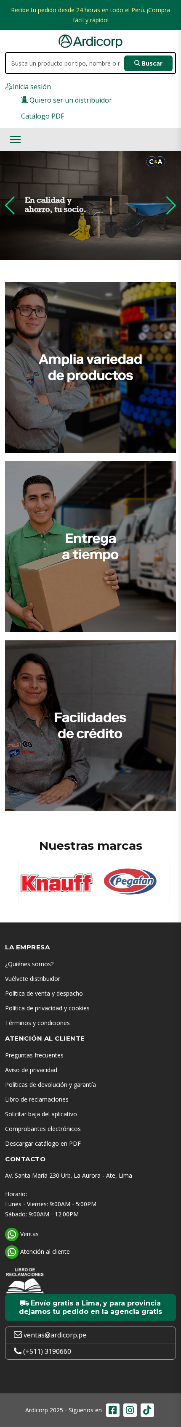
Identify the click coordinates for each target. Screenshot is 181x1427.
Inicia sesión (31, 86)
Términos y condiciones (37, 1023)
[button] (10, 205)
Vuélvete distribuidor (32, 979)
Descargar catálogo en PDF (43, 1143)
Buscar (151, 63)
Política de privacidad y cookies (47, 1008)
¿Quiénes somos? (29, 964)
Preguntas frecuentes (34, 1055)
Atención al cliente (44, 1251)
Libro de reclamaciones (37, 1099)
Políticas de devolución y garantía (50, 1085)
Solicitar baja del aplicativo (41, 1114)
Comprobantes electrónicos (43, 1129)
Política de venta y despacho (44, 993)
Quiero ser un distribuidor (70, 100)
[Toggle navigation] (15, 139)
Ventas (29, 1234)
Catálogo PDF (42, 116)
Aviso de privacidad (31, 1070)
